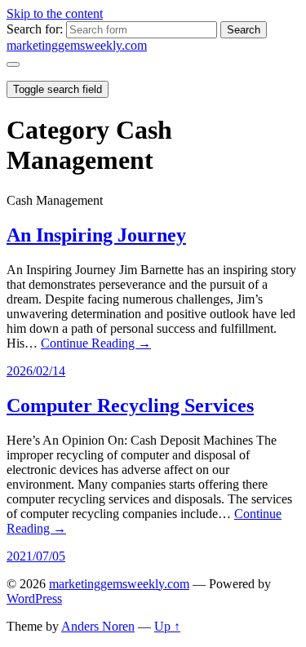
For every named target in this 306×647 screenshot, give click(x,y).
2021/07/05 (36, 556)
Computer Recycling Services (130, 405)
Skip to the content (55, 13)
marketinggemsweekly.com (77, 45)
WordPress (34, 598)
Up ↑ (167, 626)
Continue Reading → (96, 343)
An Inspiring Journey (96, 235)
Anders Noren (98, 626)
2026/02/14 (36, 371)
